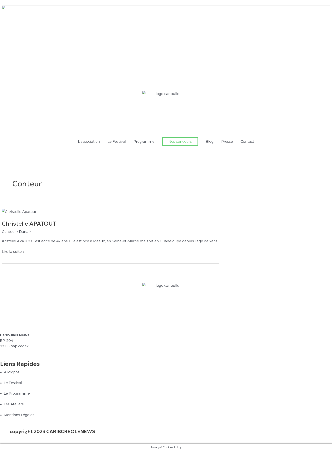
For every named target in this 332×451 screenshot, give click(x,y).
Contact (247, 141)
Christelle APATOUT (29, 223)
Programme (144, 141)
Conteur (9, 232)
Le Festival (117, 141)
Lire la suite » (13, 251)
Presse (227, 141)
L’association (89, 141)
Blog (210, 141)
